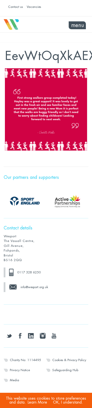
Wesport (25, 24)
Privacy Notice (20, 370)
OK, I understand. (68, 402)
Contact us (15, 6)
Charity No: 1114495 (25, 360)
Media (14, 380)
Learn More (37, 402)
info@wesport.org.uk (34, 287)
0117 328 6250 (29, 272)
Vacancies (34, 6)
